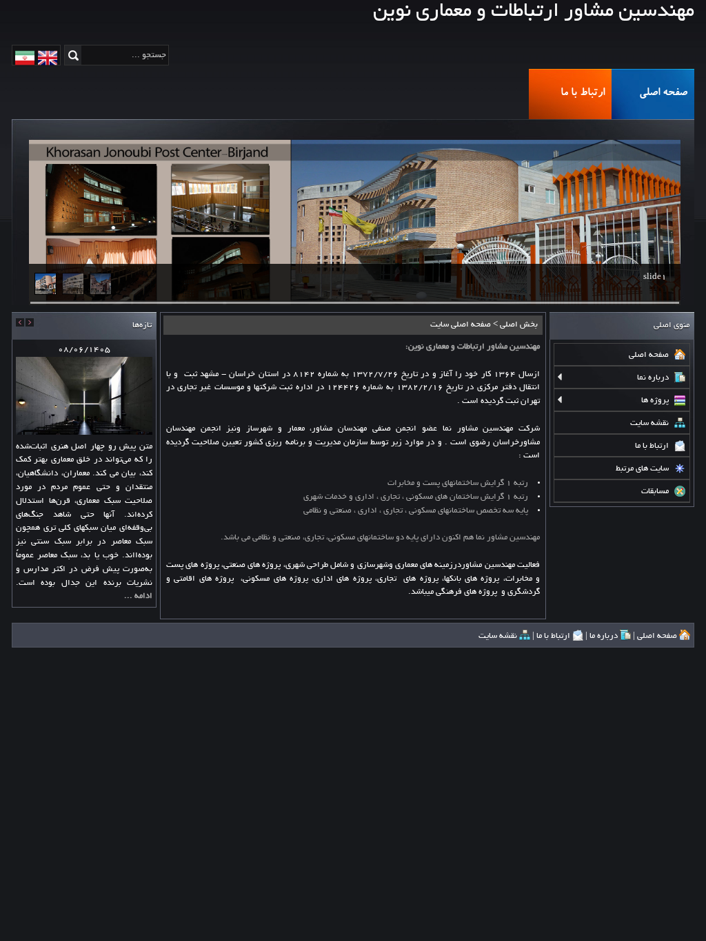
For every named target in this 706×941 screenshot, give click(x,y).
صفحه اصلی (663, 93)
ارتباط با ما (583, 93)
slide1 (655, 277)
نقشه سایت (498, 636)
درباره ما (604, 636)
